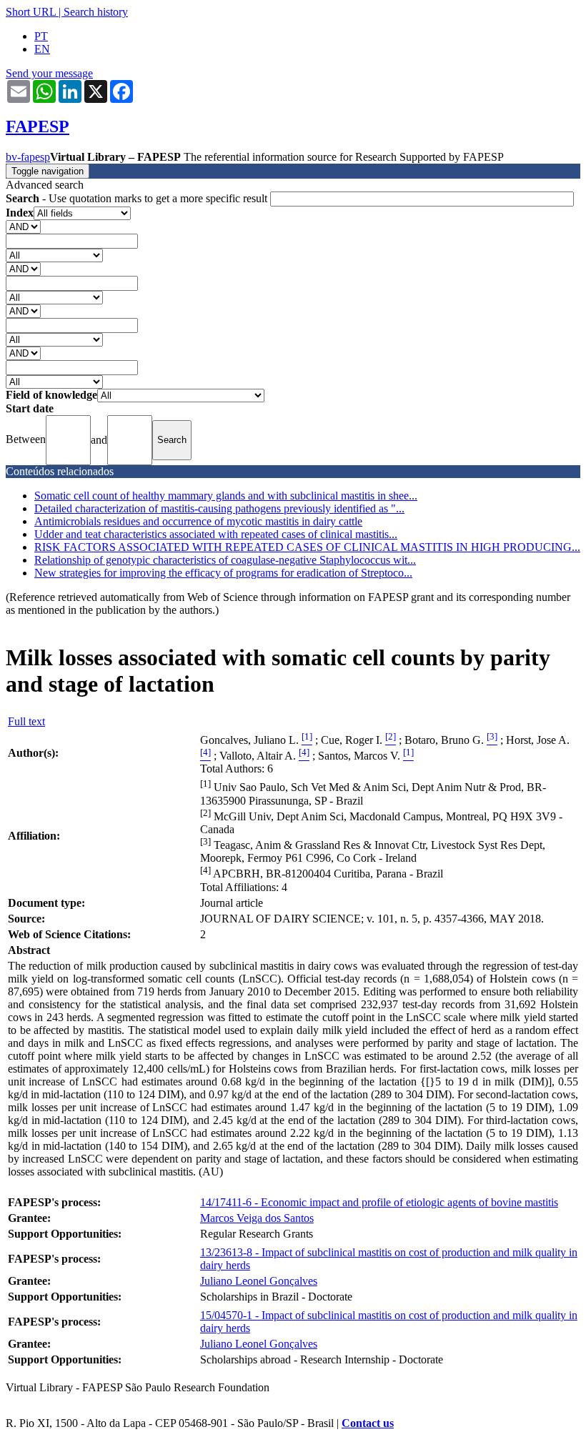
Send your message (49, 73)
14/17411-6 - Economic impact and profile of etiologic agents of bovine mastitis (379, 1202)
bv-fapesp (28, 157)
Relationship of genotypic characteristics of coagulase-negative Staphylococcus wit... (225, 560)
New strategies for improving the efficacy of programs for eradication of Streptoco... (223, 573)
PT (41, 36)
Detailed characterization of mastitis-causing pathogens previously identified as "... (219, 508)
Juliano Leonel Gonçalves (258, 1281)
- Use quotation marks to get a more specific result (138, 198)
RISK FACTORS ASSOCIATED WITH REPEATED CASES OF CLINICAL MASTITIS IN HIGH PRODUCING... (307, 547)
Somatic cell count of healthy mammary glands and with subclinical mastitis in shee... (225, 495)
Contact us (368, 1423)
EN (42, 49)
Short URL (31, 12)
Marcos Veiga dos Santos (257, 1218)
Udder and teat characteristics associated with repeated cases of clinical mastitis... (215, 534)
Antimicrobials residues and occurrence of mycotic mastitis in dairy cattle (198, 521)
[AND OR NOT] (23, 226)
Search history (96, 12)
